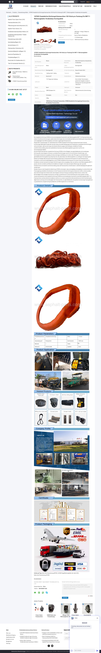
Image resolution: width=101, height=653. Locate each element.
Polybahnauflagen (12, 57)
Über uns (40, 6)
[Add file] (72, 650)
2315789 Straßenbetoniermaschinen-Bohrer (29, 633)
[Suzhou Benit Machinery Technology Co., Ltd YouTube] (12, 2)
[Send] (97, 650)
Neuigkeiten (88, 6)
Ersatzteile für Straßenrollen (15, 60)
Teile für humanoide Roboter (15, 63)
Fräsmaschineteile (12, 22)
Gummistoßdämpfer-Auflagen (15, 51)
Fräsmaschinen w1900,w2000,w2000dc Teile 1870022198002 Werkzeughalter (20, 78)
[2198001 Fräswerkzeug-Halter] (9, 81)
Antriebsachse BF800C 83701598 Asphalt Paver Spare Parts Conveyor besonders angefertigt (51, 641)
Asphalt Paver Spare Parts (15, 19)
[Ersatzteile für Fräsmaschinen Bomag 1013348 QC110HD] (87, 608)
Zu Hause (25, 6)
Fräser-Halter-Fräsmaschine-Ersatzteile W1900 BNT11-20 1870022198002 (39, 616)
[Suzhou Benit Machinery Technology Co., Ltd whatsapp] (14, 94)
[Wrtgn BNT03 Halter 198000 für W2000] (9, 72)
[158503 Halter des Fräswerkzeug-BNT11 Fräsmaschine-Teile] (51, 608)
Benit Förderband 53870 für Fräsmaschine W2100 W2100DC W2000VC (50, 637)
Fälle (94, 6)
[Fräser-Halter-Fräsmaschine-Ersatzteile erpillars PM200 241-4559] (75, 608)
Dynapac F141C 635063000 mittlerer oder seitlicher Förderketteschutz (52, 633)
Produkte (33, 6)
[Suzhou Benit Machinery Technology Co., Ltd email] (10, 94)
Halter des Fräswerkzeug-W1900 (41, 575)
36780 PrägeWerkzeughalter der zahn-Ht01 (68, 573)
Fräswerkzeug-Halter (23, 12)
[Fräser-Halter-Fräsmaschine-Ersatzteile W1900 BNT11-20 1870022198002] (39, 608)
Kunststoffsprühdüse (13, 54)
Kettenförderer (12, 45)
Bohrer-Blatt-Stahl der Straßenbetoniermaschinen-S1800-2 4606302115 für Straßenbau (29, 641)
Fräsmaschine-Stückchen (14, 48)
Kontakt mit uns (77, 6)
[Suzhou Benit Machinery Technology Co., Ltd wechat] (18, 94)
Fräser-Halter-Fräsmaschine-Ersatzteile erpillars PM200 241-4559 (75, 616)
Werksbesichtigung (51, 6)
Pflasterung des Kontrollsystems (16, 25)
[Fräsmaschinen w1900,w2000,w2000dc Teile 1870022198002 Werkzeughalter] (9, 77)
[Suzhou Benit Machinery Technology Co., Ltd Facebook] (9, 2)
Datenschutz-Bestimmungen (18, 651)
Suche (76, 1)
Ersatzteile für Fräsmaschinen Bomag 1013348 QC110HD (87, 616)
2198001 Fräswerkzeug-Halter (20, 81)
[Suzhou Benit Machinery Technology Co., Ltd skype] (22, 94)
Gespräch (82, 1)
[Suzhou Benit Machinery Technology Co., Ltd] (10, 6)
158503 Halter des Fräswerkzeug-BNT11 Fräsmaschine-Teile (51, 616)
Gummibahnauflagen (13, 42)
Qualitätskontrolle (65, 6)
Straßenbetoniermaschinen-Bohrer (17, 31)
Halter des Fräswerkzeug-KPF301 (50, 573)
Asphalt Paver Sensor (13, 28)
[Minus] (97, 618)
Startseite (8, 12)
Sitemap (8, 643)
